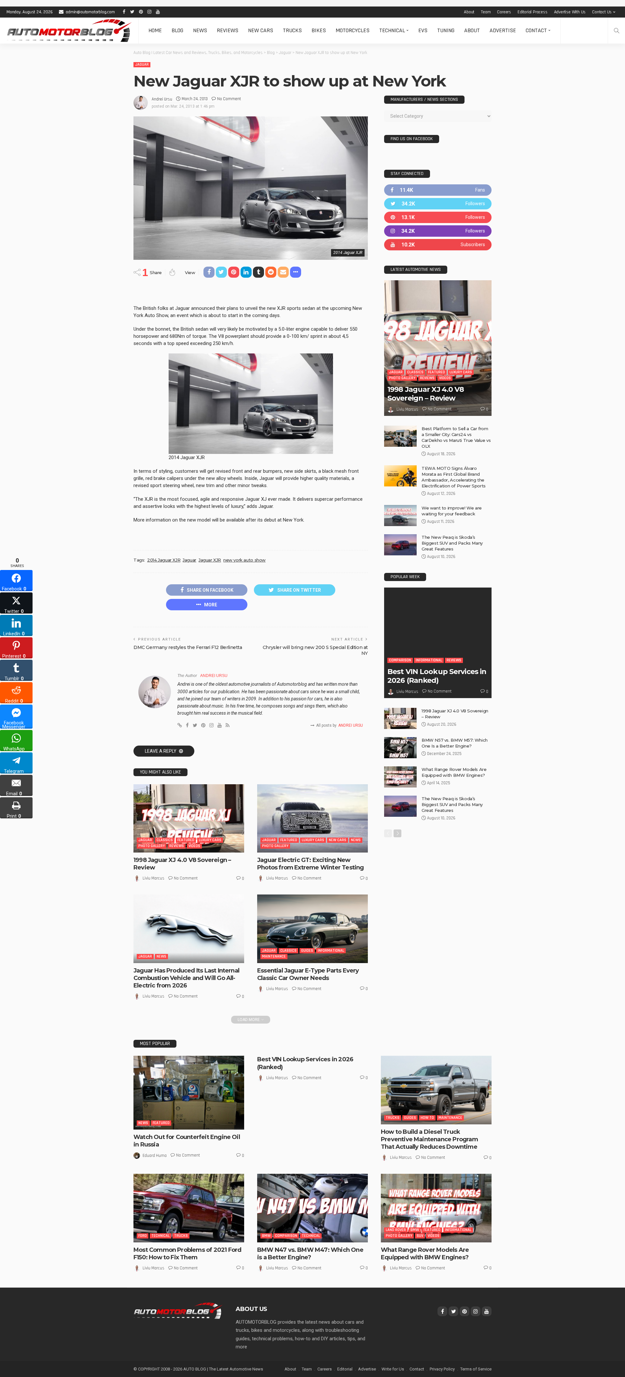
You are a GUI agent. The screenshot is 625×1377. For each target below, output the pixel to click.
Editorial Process (533, 12)
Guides (307, 950)
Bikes (319, 30)
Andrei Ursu (162, 99)
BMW (266, 1235)
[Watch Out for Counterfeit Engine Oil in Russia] (188, 1093)
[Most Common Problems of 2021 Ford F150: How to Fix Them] (188, 1208)
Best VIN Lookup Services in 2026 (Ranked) (436, 675)
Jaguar (142, 64)
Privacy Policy (442, 1369)
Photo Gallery (151, 845)
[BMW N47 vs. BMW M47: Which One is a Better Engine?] (312, 1208)
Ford (142, 1235)
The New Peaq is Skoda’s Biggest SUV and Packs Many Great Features (452, 543)
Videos (194, 845)
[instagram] (438, 231)
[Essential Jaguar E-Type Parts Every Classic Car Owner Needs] (312, 928)
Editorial (345, 1369)
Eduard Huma (155, 1155)
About (469, 12)
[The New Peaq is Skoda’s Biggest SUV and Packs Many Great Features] (400, 544)
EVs (422, 30)
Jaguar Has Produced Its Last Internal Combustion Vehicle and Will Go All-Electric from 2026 (186, 978)
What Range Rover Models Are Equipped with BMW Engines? (425, 1253)
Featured (185, 840)
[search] (616, 31)
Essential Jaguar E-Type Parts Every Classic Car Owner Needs (308, 974)
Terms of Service (476, 1369)
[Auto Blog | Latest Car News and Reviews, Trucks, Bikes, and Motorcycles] (178, 1310)
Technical (392, 30)
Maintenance (274, 956)
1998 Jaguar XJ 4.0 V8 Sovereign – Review (425, 393)
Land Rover (396, 1229)
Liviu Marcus (153, 878)
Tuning (445, 30)
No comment (229, 98)
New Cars (260, 30)
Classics (165, 840)
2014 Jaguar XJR (163, 560)
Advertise (503, 30)
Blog (177, 30)
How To (427, 1117)
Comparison (400, 660)
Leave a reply (161, 751)
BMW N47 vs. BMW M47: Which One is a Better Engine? (310, 1253)
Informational (331, 950)
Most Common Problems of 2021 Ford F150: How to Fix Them (187, 1253)
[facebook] (438, 190)
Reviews (227, 30)
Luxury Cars (210, 840)
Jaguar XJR (210, 560)
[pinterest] (438, 217)
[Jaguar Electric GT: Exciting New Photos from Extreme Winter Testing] (312, 818)
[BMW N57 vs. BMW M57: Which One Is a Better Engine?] (400, 747)
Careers (504, 12)
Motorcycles (352, 30)
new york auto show (244, 560)
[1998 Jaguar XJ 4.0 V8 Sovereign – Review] (188, 818)
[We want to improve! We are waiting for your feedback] (400, 515)
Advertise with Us (570, 12)
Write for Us (393, 1369)
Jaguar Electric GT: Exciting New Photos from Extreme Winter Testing (310, 863)
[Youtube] (438, 244)
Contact (536, 30)
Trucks (292, 30)
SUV (420, 1235)
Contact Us (602, 12)
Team (486, 12)
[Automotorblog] (69, 30)
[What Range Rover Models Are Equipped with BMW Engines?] (400, 777)
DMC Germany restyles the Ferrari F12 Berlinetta (187, 647)
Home (155, 30)
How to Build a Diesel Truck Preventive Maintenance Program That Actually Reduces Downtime (429, 1139)
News (200, 30)
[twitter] (438, 203)
